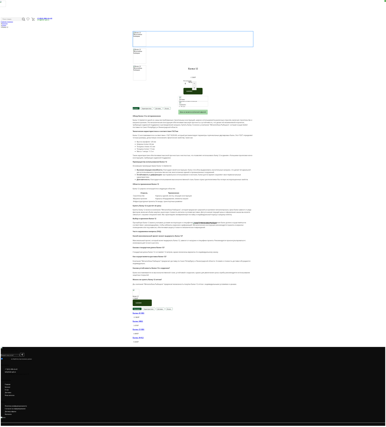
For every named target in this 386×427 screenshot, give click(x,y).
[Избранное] (28, 19)
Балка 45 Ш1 (138, 313)
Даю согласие (17, 359)
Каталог (7, 387)
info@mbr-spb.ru (43, 20)
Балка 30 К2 (138, 338)
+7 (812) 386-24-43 (44, 18)
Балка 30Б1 (138, 321)
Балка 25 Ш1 (138, 329)
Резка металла (9, 395)
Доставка (8, 392)
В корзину (189, 91)
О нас (7, 390)
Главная (7, 384)
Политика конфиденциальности (16, 406)
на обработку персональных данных (21, 359)
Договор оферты (10, 411)
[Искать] (22, 19)
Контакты (8, 414)
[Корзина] (33, 19)
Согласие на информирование (15, 409)
